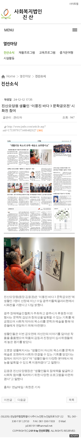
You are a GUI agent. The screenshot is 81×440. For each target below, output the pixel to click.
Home (10, 76)
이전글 (8, 399)
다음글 (22, 399)
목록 (71, 399)
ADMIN (74, 436)
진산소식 (9, 52)
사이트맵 (73, 4)
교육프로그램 (47, 52)
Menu (9, 30)
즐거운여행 (66, 52)
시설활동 (9, 58)
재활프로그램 (27, 52)
